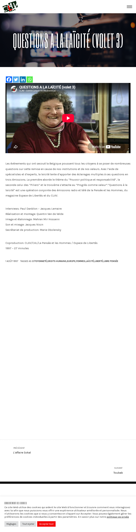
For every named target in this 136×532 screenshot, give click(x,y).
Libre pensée (111, 261)
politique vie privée (118, 516)
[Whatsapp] (30, 79)
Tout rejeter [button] (28, 524)
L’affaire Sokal (22, 450)
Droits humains (56, 261)
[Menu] (129, 6)
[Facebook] (9, 79)
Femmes (80, 261)
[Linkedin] (23, 79)
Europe (71, 261)
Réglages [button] (11, 524)
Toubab (118, 470)
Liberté (99, 261)
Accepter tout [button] (46, 524)
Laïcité (90, 261)
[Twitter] (16, 79)
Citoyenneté (39, 261)
